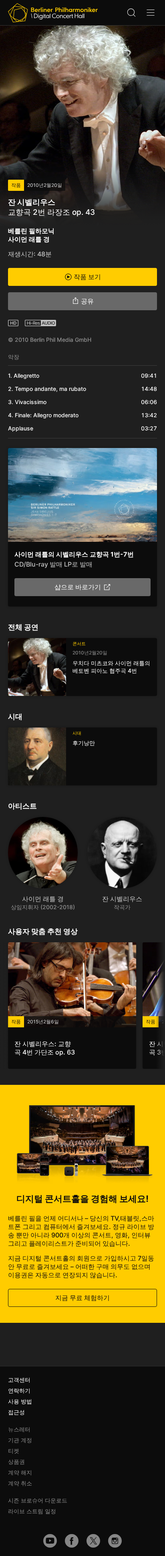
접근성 (16, 1412)
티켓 (13, 1450)
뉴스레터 (19, 1429)
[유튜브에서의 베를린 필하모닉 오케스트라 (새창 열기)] (50, 1541)
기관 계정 (20, 1440)
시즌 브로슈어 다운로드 (37, 1500)
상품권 (16, 1461)
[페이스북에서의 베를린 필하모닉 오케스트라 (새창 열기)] (71, 1541)
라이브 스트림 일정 (32, 1511)
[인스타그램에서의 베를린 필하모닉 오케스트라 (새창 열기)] (115, 1541)
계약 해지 (20, 1472)
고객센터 (19, 1379)
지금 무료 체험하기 (82, 1298)
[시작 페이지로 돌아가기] (53, 12)
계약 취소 (20, 1483)
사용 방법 (20, 1401)
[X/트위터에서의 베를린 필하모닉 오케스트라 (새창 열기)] (93, 1541)
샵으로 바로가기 (77, 587)
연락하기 (19, 1390)
